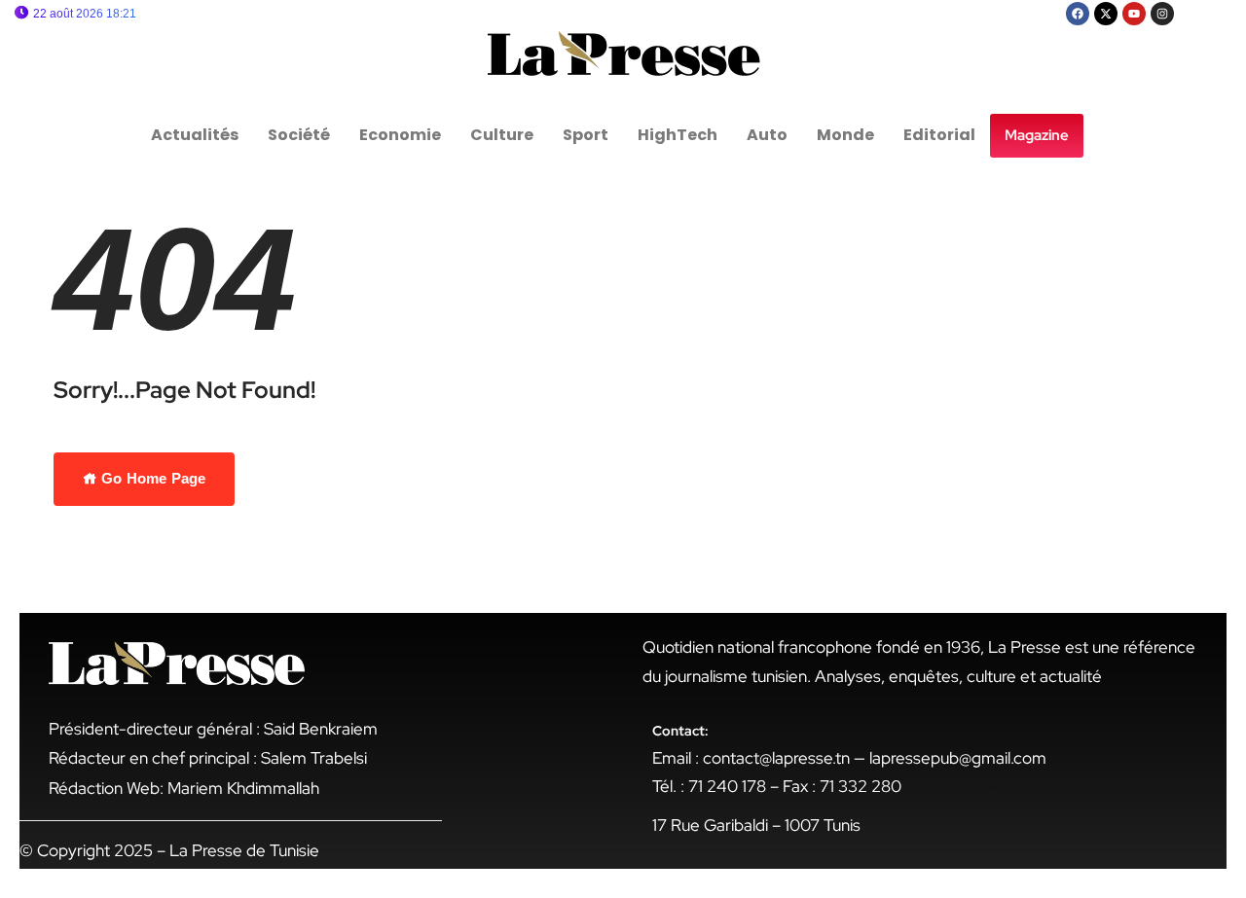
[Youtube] (1134, 13)
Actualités (194, 135)
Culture (501, 135)
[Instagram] (1162, 13)
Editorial (939, 135)
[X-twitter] (1106, 13)
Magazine (1037, 135)
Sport (585, 135)
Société (299, 135)
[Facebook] (1077, 13)
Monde (845, 135)
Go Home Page (151, 478)
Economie (400, 135)
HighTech (677, 135)
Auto (767, 135)
